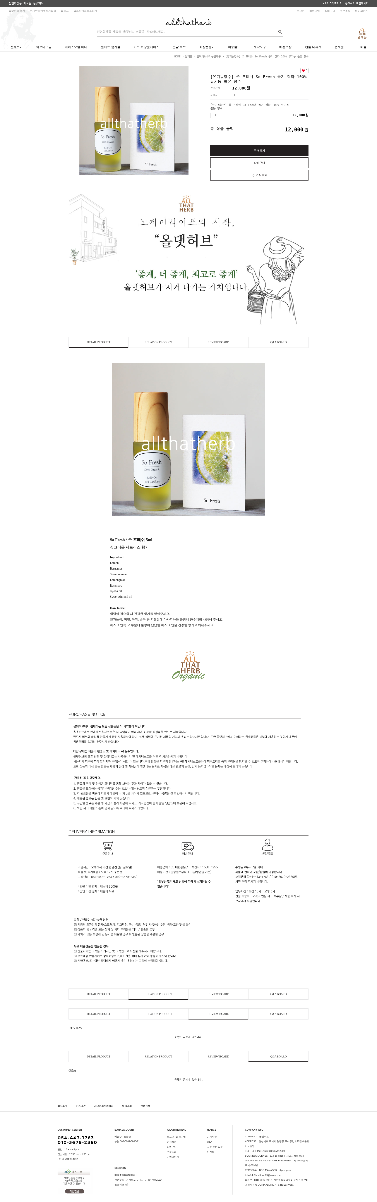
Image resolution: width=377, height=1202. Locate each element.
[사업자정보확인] (295, 1155)
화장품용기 (207, 47)
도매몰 (362, 47)
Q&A (209, 1141)
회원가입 (314, 10)
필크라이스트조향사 (85, 10)
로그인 (301, 10)
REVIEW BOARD (218, 342)
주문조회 (345, 10)
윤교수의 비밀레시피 (356, 3)
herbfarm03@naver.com (268, 1175)
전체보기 (16, 47)
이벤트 (210, 1151)
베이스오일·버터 (76, 47)
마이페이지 (361, 10)
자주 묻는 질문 (215, 1146)
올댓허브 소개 (17, 10)
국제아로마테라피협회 (43, 10)
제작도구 (260, 47)
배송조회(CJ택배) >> (126, 1175)
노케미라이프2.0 (331, 3)
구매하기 (259, 150)
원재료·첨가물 (110, 47)
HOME (177, 56)
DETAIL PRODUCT (98, 342)
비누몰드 (234, 47)
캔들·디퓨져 (313, 47)
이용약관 (81, 1106)
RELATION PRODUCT (158, 342)
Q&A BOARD (278, 342)
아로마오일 (43, 47)
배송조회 (127, 1106)
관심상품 (172, 1141)
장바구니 (330, 10)
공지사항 (212, 1136)
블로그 (65, 10)
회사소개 (62, 1106)
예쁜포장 (285, 47)
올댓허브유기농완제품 (209, 56)
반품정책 (145, 1106)
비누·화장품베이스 (146, 47)
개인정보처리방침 (103, 1106)
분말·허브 (179, 47)
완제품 (339, 47)
